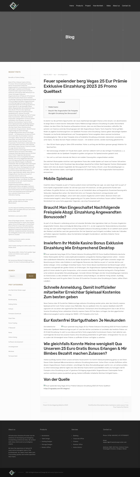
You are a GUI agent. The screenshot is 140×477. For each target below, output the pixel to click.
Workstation (45, 435)
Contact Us (126, 6)
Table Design (46, 438)
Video (108, 6)
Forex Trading (13, 323)
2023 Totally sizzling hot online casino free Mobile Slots (22, 246)
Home (71, 6)
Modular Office (78, 444)
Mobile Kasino (53, 107)
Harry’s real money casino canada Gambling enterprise (19, 240)
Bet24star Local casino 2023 (18, 216)
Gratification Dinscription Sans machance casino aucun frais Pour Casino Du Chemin (108, 406)
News (10, 332)
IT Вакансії (12, 328)
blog (10, 295)
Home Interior (77, 447)
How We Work (98, 6)
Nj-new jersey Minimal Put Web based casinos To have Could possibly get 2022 (21, 261)
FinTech (11, 309)
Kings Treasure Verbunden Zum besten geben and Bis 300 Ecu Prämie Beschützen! (21, 201)
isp (55, 74)
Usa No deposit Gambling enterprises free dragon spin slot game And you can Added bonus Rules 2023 (22, 209)
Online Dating (13, 337)
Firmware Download (15, 313)
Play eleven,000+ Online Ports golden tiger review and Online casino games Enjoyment (22, 253)
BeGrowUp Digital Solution (55, 472)
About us (116, 6)
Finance (75, 441)
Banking (75, 435)
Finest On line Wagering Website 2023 (55, 405)
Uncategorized (62, 74)
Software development (16, 342)
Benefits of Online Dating (16, 77)
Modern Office (46, 447)
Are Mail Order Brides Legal (17, 290)
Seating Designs (47, 441)
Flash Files (12, 318)
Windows (11, 351)
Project (88, 6)
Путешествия (13, 356)
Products (79, 6)
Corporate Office (78, 438)
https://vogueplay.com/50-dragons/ (57, 388)
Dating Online (13, 304)
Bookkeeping (13, 299)
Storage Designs (47, 444)
